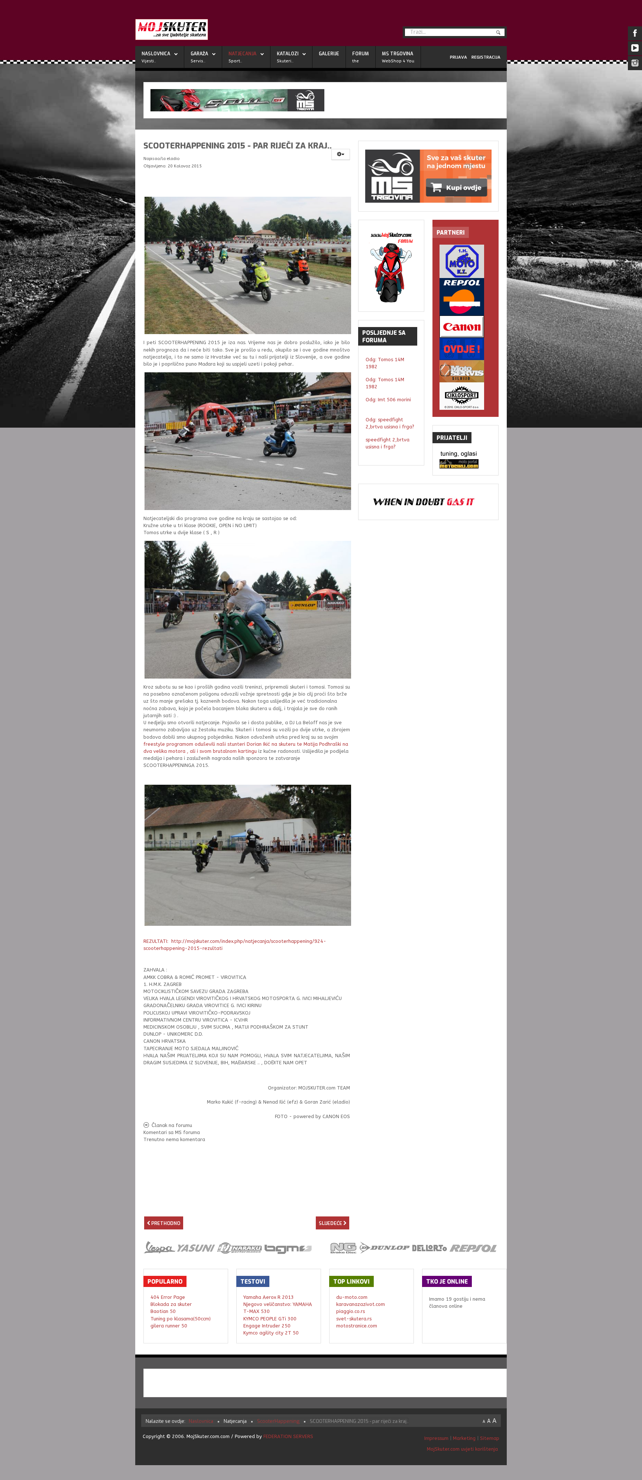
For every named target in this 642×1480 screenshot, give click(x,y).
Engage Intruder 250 (267, 1326)
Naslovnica (156, 54)
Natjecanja (242, 54)
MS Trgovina (397, 54)
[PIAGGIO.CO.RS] (466, 454)
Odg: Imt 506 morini (388, 399)
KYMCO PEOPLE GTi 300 (269, 1318)
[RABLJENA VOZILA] (466, 349)
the (355, 61)
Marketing (464, 1438)
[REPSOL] (466, 297)
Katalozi (287, 54)
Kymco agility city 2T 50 (271, 1333)
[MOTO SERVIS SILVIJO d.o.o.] (466, 371)
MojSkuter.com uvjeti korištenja (461, 1449)
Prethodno (165, 1223)
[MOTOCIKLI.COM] (466, 463)
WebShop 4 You (398, 61)
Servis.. (198, 61)
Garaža (199, 54)
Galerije (329, 54)
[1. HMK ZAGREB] (466, 261)
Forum (360, 54)
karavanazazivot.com (360, 1304)
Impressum (437, 1438)
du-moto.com (351, 1297)
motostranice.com (356, 1326)
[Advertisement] (247, 1202)
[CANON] (466, 327)
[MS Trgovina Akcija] (325, 100)
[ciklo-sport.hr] (466, 396)
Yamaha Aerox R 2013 (268, 1297)
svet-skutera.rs (354, 1318)
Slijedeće (331, 1223)
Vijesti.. (149, 61)
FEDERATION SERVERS (288, 1436)
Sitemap (489, 1438)
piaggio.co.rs (350, 1311)
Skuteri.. (285, 61)
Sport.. (235, 61)
